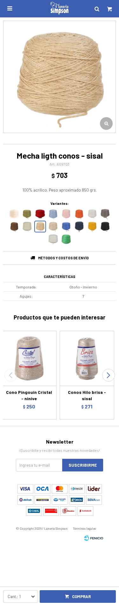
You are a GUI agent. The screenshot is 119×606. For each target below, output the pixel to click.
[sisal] (40, 226)
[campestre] (66, 239)
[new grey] (105, 213)
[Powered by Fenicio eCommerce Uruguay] (93, 538)
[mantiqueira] (27, 213)
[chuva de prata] (92, 213)
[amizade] (53, 213)
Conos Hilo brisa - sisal (87, 395)
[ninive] (53, 226)
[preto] (105, 226)
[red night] (40, 213)
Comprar (81, 596)
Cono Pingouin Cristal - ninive (29, 395)
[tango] (79, 213)
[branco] (53, 239)
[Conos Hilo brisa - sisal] (87, 358)
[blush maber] (66, 213)
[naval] (79, 226)
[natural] (27, 226)
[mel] (92, 226)
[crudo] (14, 213)
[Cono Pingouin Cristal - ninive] (29, 358)
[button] (108, 375)
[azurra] (66, 226)
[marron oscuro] (14, 226)
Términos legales (84, 528)
